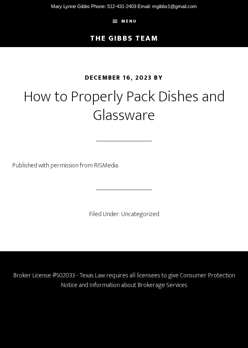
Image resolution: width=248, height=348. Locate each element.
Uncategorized (140, 214)
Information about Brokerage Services (138, 285)
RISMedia (106, 165)
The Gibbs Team (124, 38)
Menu (129, 21)
